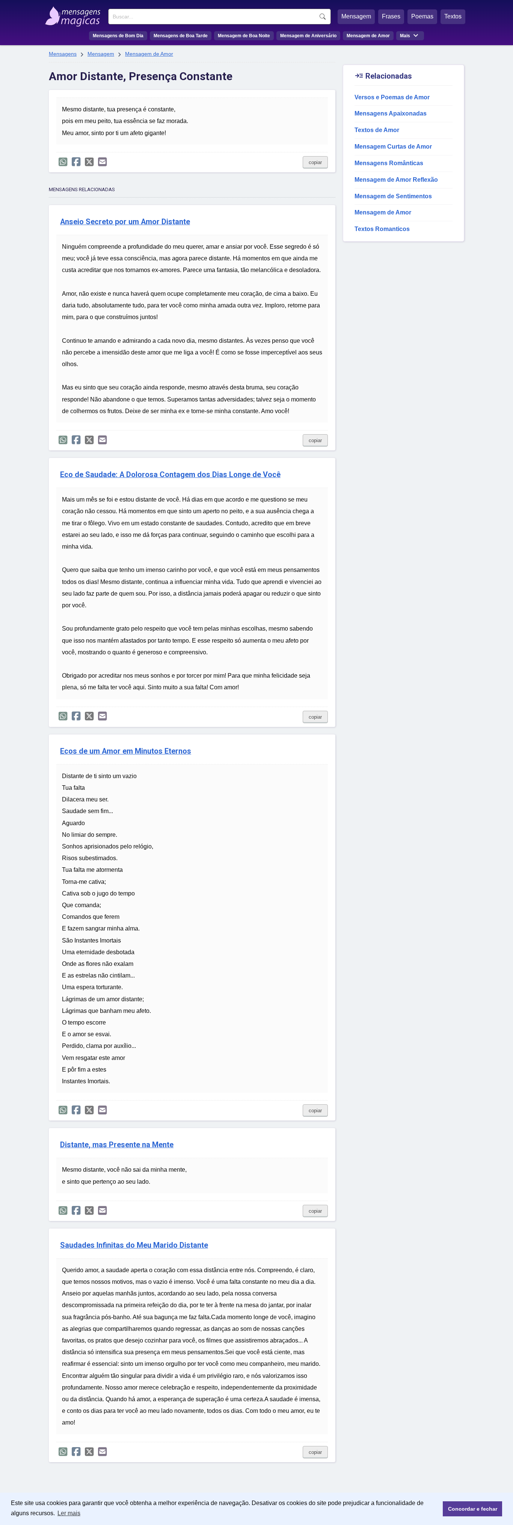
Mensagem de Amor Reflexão (396, 179)
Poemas (422, 16)
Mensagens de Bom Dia (118, 35)
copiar (315, 162)
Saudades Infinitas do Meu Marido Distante (134, 1245)
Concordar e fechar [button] (472, 1509)
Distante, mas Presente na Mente (117, 1144)
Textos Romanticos (382, 229)
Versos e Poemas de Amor (392, 97)
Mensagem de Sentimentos (393, 196)
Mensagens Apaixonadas (391, 113)
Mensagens (63, 54)
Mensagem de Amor (368, 35)
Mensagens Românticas (389, 163)
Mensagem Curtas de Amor (393, 146)
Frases (391, 16)
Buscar (322, 16)
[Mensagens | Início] (74, 14)
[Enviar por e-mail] (102, 162)
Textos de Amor (377, 130)
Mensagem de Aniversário (308, 35)
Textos (453, 16)
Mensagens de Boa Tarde (181, 35)
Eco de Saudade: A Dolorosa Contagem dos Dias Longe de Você (170, 474)
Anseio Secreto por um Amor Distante (125, 221)
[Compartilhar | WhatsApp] (62, 162)
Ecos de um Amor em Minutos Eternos (125, 751)
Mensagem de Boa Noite (244, 35)
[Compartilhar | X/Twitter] (89, 162)
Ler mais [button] (68, 1513)
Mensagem (356, 16)
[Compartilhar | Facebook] (76, 162)
